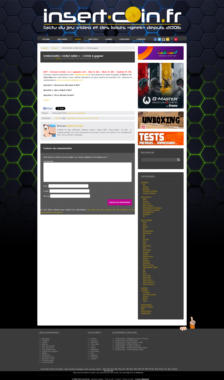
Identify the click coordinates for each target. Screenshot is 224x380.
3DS (144, 225)
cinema (79, 118)
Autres (145, 187)
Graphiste (45, 340)
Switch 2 (146, 261)
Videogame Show (150, 267)
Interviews (147, 233)
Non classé (147, 307)
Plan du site (109, 379)
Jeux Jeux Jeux (48, 348)
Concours (124, 39)
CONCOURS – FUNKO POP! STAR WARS (131, 348)
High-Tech (93, 39)
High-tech (146, 197)
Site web (46, 196)
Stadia (145, 254)
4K (144, 185)
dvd (92, 118)
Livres (144, 288)
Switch (145, 259)
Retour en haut (127, 379)
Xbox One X (148, 280)
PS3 (144, 242)
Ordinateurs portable (151, 210)
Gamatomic (46, 355)
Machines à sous (48, 359)
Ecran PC (147, 204)
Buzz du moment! (48, 346)
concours (86, 118)
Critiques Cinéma (150, 191)
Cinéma (78, 39)
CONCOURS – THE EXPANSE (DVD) (129, 349)
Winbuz (44, 353)
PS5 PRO (147, 250)
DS (144, 229)
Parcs (145, 299)
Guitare (44, 342)
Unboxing (146, 313)
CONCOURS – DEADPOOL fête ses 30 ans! (131, 339)
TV (144, 216)
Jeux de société (149, 295)
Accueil (46, 39)
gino (96, 118)
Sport (145, 301)
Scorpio (146, 252)
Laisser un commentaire (76, 113)
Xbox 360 (147, 276)
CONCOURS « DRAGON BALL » (127, 344)
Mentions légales (97, 379)
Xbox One (147, 278)
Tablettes (146, 214)
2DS (144, 222)
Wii (144, 271)
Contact (93, 359)
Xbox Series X (149, 284)
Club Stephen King (48, 349)
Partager (46, 108)
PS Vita (146, 240)
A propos (141, 39)
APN (145, 199)
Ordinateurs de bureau (152, 208)
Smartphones (148, 212)
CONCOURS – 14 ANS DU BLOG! (128, 346)
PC (144, 237)
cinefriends (71, 118)
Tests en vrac (148, 265)
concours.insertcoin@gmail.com (69, 80)
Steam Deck (148, 257)
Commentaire (87, 161)
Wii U (145, 274)
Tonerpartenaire (48, 360)
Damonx (45, 344)
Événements (148, 231)
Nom (45, 186)
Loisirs (108, 39)
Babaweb (145, 379)
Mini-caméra (148, 206)
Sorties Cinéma (149, 193)
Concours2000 (47, 362)
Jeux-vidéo (146, 220)
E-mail (46, 191)
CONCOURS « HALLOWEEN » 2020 (129, 342)
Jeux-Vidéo (62, 39)
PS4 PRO (147, 246)
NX (144, 235)
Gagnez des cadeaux (50, 351)
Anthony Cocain (74, 126)
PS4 (144, 244)
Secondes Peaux (48, 357)
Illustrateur (46, 339)
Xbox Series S (149, 282)
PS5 (144, 248)
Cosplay (146, 292)
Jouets (145, 297)
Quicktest (146, 311)
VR (144, 269)
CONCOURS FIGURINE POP (126, 340)
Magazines (146, 305)
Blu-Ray (146, 189)
